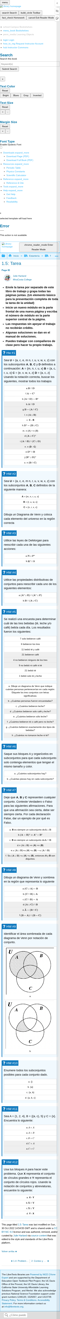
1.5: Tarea (23, 1224)
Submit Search (9, 69)
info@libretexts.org (13, 1306)
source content (39, 1235)
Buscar (6, 1315)
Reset (5, 90)
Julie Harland (19, 276)
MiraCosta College (22, 279)
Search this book (8, 58)
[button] (11, 198)
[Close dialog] (2, 230)
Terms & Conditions (26, 1300)
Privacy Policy (9, 1300)
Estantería (34, 256)
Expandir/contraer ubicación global (56, 255)
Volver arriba (8, 1251)
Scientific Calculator (16, 175)
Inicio (16, 256)
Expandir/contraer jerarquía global (5, 256)
